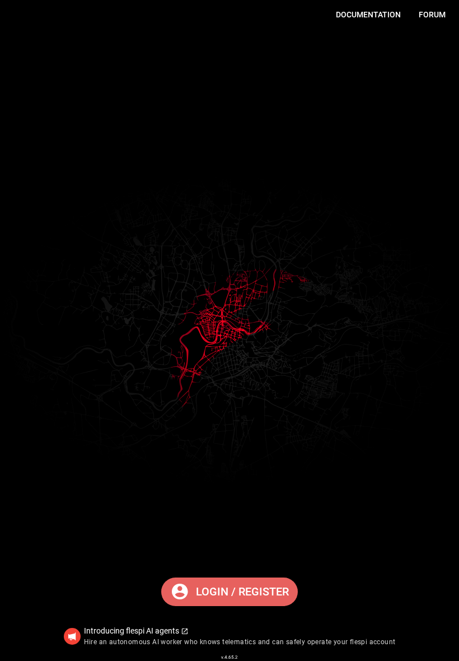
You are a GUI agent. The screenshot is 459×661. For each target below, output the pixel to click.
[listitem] (230, 636)
